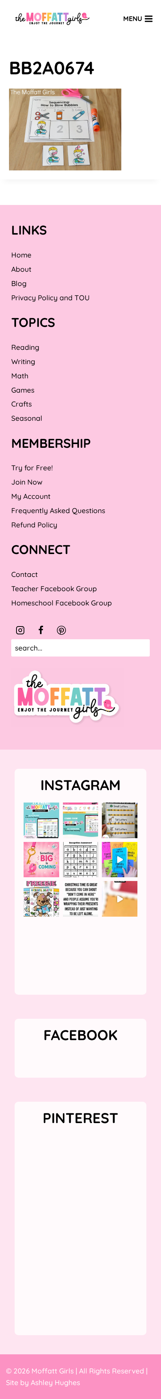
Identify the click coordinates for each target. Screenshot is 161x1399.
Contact (24, 574)
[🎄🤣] (80, 899)
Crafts (21, 403)
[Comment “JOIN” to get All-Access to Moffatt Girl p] (80, 820)
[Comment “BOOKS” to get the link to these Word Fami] (119, 860)
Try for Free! (32, 467)
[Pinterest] (61, 630)
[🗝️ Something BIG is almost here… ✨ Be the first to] (41, 860)
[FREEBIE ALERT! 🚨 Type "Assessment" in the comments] (80, 860)
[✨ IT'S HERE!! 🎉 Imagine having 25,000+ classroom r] (41, 820)
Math (19, 375)
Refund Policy (34, 524)
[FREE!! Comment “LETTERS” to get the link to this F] (119, 820)
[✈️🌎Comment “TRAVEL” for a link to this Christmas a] (119, 899)
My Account (31, 496)
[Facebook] (41, 630)
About (21, 269)
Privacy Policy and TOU (50, 297)
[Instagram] (20, 630)
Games (22, 390)
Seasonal (26, 418)
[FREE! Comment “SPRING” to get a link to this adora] (41, 899)
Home (21, 254)
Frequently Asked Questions (58, 510)
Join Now (26, 481)
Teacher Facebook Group (54, 588)
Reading (25, 347)
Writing (23, 361)
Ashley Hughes (55, 1382)
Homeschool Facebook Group (61, 602)
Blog (19, 283)
